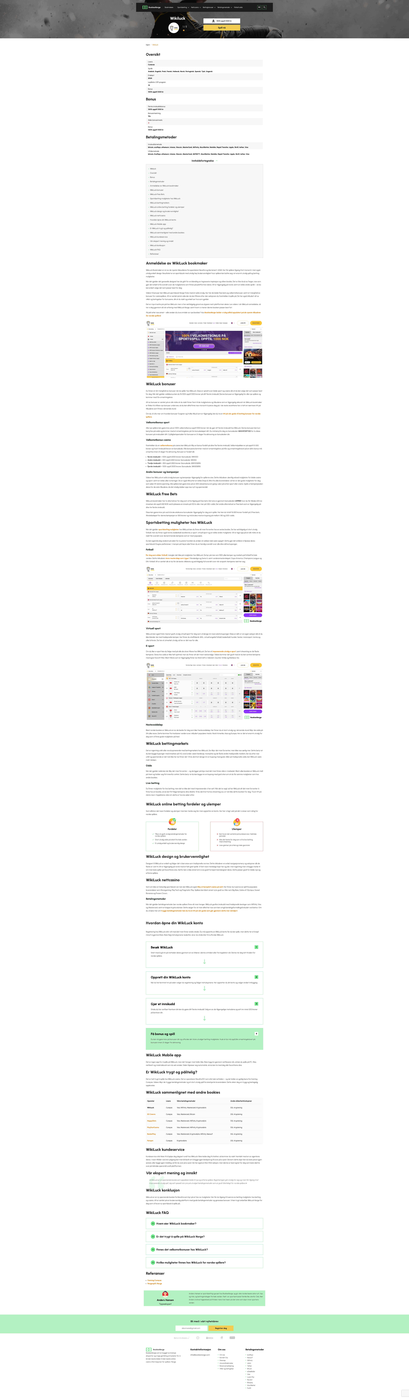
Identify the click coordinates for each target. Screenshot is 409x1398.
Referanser (154, 254)
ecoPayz (250, 1355)
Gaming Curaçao (154, 1280)
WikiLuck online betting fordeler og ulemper (167, 207)
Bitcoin (249, 1369)
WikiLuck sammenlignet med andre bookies (167, 233)
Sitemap (223, 1360)
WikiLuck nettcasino (157, 216)
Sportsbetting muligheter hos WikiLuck (165, 198)
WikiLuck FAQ (155, 250)
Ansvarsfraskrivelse (226, 1363)
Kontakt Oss (224, 1358)
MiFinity (250, 1360)
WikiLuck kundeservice (159, 237)
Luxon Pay (250, 1377)
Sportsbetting (182, 7)
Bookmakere (169, 7)
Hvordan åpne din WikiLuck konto (163, 220)
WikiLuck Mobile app (158, 224)
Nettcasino (195, 7)
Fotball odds (238, 7)
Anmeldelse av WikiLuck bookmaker (164, 186)
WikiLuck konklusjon (157, 245)
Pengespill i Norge (155, 1283)
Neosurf (250, 1358)
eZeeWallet (251, 1371)
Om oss (222, 1355)
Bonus (152, 177)
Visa (248, 1374)
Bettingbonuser (208, 7)
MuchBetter (251, 1385)
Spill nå (222, 27)
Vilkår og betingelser (227, 1369)
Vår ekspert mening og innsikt (162, 241)
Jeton (249, 1363)
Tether (249, 1366)
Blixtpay (250, 1383)
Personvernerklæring (227, 1366)
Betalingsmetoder (224, 7)
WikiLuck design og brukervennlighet (164, 211)
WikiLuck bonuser (156, 190)
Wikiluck (153, 169)
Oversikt (153, 173)
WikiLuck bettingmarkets (159, 203)
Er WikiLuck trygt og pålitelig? (161, 228)
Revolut (249, 1380)
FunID (249, 1388)
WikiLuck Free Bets (157, 194)
